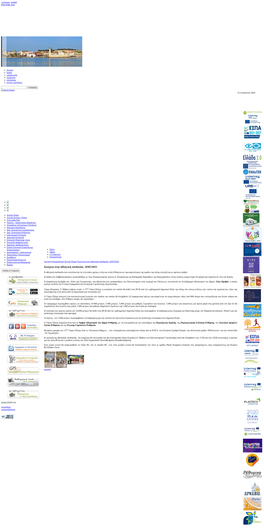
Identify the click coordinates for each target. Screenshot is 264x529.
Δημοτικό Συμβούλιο (16, 227)
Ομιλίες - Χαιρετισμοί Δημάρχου (21, 222)
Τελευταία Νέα (13, 220)
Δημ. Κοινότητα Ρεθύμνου (18, 232)
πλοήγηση (11, 77)
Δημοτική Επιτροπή (15, 237)
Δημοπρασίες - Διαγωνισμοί (19, 252)
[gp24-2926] (49, 367)
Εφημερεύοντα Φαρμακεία (18, 262)
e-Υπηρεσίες (55, 254)
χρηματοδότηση (8, 409)
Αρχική (10, 70)
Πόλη (52, 249)
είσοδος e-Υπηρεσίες (11, 271)
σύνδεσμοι (11, 80)
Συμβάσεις (11, 257)
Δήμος (52, 252)
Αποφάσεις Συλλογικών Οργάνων (22, 225)
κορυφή (47, 369)
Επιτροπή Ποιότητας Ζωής (18, 240)
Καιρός (10, 265)
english (14, 2)
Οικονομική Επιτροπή (16, 235)
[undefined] (76, 363)
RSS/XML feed (8, 5)
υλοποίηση (6, 407)
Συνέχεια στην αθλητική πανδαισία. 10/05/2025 (98, 261)
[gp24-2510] (61, 367)
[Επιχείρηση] (8, 208)
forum (9, 72)
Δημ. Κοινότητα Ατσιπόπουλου (20, 230)
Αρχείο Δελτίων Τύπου (17, 217)
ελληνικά (6, 2)
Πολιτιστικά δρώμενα (16, 260)
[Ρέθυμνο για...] (8, 210)
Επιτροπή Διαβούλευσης (17, 242)
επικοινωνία (12, 75)
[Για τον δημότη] (8, 202)
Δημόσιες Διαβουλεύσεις (18, 245)
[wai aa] (7, 418)
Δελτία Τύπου (13, 215)
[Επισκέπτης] (8, 205)
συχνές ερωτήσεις (14, 82)
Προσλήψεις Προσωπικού (18, 255)
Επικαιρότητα (55, 257)
